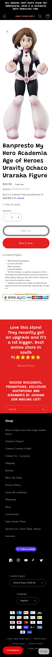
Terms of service (36, 644)
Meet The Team (13, 477)
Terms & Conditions (16, 492)
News (8, 507)
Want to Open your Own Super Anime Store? (25, 432)
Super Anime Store (22, 639)
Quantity (7, 210)
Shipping (6, 189)
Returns (9, 470)
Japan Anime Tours (15, 521)
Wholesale (10, 499)
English (24, 600)
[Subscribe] (43, 409)
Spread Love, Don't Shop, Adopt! (23, 528)
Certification (12, 514)
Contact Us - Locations (17, 456)
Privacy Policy (13, 485)
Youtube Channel (14, 441)
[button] (4, 16)
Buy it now (26, 243)
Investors (10, 536)
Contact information (36, 648)
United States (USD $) (24, 582)
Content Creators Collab (18, 448)
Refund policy (40, 639)
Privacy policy (18, 644)
